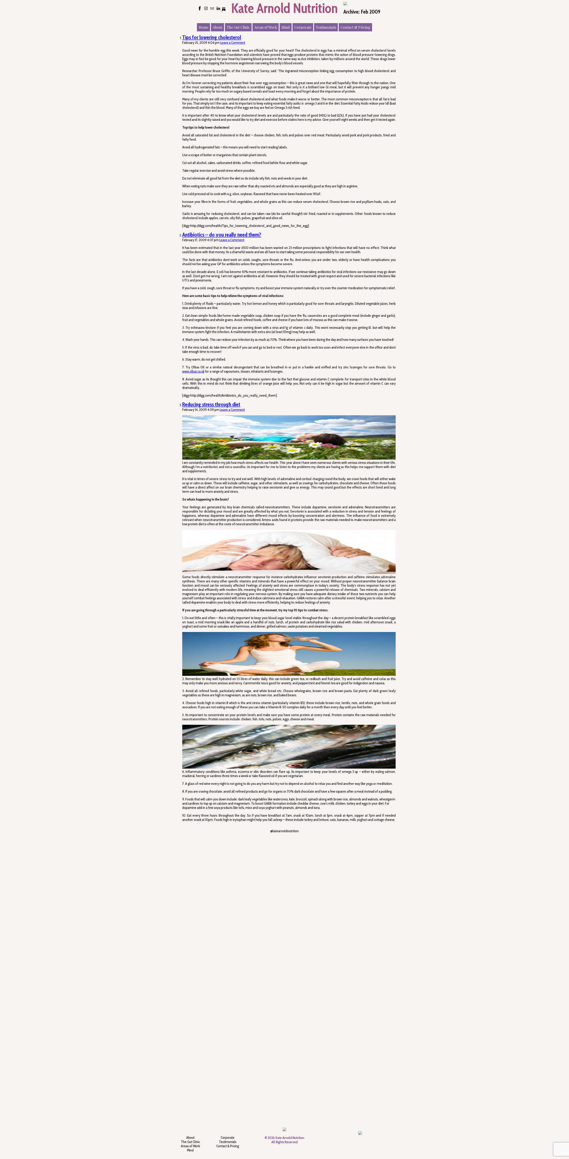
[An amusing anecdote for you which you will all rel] (378, 849)
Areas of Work (190, 1146)
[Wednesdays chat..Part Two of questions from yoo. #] (190, 845)
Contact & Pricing (227, 1146)
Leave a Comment (232, 42)
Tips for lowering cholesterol (211, 37)
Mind (190, 1150)
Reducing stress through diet (211, 404)
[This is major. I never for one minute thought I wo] (228, 852)
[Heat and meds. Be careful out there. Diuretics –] (265, 974)
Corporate (227, 1137)
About (190, 1137)
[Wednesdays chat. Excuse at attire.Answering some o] (340, 847)
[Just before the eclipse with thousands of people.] (303, 845)
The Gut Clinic (190, 1142)
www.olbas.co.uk (193, 371)
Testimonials (227, 1142)
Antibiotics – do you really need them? (221, 234)
